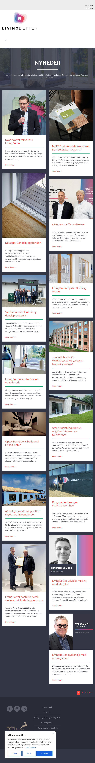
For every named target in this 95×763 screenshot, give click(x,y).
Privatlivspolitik (30, 748)
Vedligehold (47, 723)
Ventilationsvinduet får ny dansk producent (24, 289)
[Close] (53, 733)
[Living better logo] (19, 13)
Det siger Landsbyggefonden (24, 203)
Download (47, 707)
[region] (30, 744)
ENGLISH (89, 6)
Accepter (44, 753)
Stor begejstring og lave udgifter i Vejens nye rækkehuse (71, 405)
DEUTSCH (89, 8)
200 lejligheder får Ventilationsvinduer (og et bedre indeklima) (71, 333)
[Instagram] (17, 709)
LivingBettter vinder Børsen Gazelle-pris (24, 357)
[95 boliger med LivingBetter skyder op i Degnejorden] (24, 490)
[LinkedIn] (24, 709)
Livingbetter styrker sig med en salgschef (71, 629)
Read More (9, 165)
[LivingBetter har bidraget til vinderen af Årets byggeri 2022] (24, 568)
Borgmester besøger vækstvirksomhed (71, 478)
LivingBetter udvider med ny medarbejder (71, 553)
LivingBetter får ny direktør (71, 197)
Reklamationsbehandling (48, 728)
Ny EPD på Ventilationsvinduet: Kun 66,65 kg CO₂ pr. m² (71, 112)
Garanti (47, 712)
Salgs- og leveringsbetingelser (47, 718)
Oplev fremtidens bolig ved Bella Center (24, 422)
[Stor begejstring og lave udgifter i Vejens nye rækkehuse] (71, 408)
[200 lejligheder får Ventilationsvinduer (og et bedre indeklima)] (71, 336)
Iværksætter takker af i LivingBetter (24, 110)
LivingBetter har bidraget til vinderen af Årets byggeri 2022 (24, 564)
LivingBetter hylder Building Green (71, 266)
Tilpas (14, 753)
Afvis (29, 753)
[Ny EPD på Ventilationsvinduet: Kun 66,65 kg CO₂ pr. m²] (71, 115)
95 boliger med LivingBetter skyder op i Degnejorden (24, 487)
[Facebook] (10, 709)
